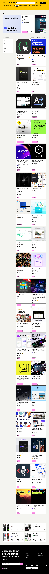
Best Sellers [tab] (38, 37)
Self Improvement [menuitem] (35, 5)
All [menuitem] (4, 5)
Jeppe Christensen (37, 326)
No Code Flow (26, 22)
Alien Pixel (22, 353)
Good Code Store (37, 378)
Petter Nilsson (20, 244)
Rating (5, 51)
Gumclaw (27, 559)
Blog (27, 551)
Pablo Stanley (20, 270)
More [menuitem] (40, 5)
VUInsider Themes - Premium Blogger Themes (23, 379)
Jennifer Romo (14, 536)
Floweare (37, 271)
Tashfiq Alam (20, 217)
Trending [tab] (32, 37)
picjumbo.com (20, 326)
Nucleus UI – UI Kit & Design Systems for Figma (23, 165)
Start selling (43, 2)
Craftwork (37, 137)
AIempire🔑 (36, 300)
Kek (19, 296)
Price (5, 48)
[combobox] (26, 3)
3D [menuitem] (14, 5)
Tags (4, 43)
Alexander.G (38, 484)
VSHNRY (19, 481)
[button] (22, 529)
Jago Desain (36, 245)
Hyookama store (37, 526)
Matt (21, 455)
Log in (37, 2)
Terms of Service (41, 553)
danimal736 (36, 535)
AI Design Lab (36, 59)
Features (27, 555)
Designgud (22, 137)
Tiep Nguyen (36, 458)
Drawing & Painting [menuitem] (9, 5)
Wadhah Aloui (20, 87)
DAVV (19, 506)
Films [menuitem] (29, 5)
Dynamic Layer (36, 84)
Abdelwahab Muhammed (38, 111)
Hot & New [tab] (43, 37)
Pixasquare (20, 114)
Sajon (34, 190)
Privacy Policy (40, 555)
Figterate (35, 163)
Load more (31, 517)
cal (12, 526)
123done (22, 405)
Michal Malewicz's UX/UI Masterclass (39, 219)
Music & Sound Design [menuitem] (23, 5)
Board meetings (41, 551)
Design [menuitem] (17, 5)
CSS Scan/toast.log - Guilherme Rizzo (24, 58)
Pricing (27, 553)
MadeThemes (36, 432)
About (27, 557)
